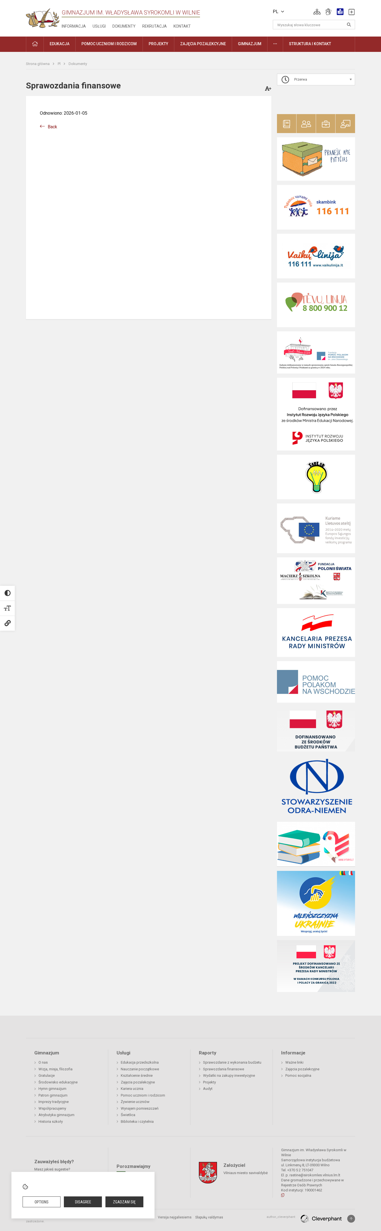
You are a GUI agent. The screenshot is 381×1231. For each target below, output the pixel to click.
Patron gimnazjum (52, 1095)
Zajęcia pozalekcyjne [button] (203, 44)
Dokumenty (124, 26)
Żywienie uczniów (135, 1102)
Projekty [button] (158, 44)
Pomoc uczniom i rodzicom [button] (109, 44)
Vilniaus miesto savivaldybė (245, 1172)
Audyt (208, 1089)
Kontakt (182, 26)
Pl (59, 64)
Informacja (74, 26)
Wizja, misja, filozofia (55, 1069)
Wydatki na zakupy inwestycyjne (229, 1075)
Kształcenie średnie (137, 1075)
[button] (317, 11)
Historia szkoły (50, 1121)
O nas (43, 1062)
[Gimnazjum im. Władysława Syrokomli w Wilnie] (42, 16)
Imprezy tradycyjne (53, 1102)
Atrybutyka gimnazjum (56, 1115)
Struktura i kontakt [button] (310, 44)
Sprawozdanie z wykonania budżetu (232, 1062)
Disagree (83, 1202)
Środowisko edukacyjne (58, 1082)
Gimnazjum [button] (249, 44)
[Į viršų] (351, 1219)
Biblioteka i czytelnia (137, 1121)
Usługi (99, 26)
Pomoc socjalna (298, 1075)
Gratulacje (46, 1075)
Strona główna (38, 64)
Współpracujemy (52, 1108)
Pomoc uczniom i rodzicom (143, 1095)
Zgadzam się (124, 1202)
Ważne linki (294, 1062)
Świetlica (128, 1115)
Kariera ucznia (132, 1089)
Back (52, 126)
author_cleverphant (281, 1217)
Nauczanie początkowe (140, 1069)
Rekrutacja (154, 26)
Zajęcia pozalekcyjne (138, 1082)
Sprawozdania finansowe (223, 1069)
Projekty (209, 1082)
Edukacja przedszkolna (140, 1062)
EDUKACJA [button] (59, 44)
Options (42, 1202)
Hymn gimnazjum (52, 1089)
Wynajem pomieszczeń (139, 1108)
